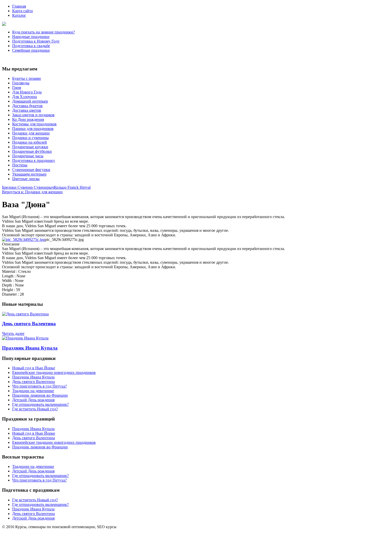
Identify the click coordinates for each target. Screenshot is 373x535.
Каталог (19, 15)
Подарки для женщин (31, 133)
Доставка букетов (27, 106)
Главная (19, 6)
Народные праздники (30, 36)
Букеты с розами (26, 78)
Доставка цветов (26, 110)
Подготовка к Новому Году (36, 41)
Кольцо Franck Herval (72, 187)
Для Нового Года (27, 92)
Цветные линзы (26, 179)
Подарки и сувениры (30, 138)
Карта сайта (22, 11)
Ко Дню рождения (28, 119)
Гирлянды (20, 83)
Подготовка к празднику (33, 160)
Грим (16, 87)
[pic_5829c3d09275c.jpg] (23, 239)
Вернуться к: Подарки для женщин (32, 192)
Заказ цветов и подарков (33, 115)
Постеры (19, 165)
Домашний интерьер (30, 101)
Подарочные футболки (32, 151)
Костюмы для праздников (34, 124)
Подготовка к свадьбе (31, 46)
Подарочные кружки (30, 147)
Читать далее (13, 333)
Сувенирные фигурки (31, 169)
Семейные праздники (31, 50)
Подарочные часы (27, 156)
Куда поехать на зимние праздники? (43, 32)
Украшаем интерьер (29, 174)
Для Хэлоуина (24, 96)
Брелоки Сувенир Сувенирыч (28, 187)
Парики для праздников (33, 128)
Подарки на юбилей (29, 142)
